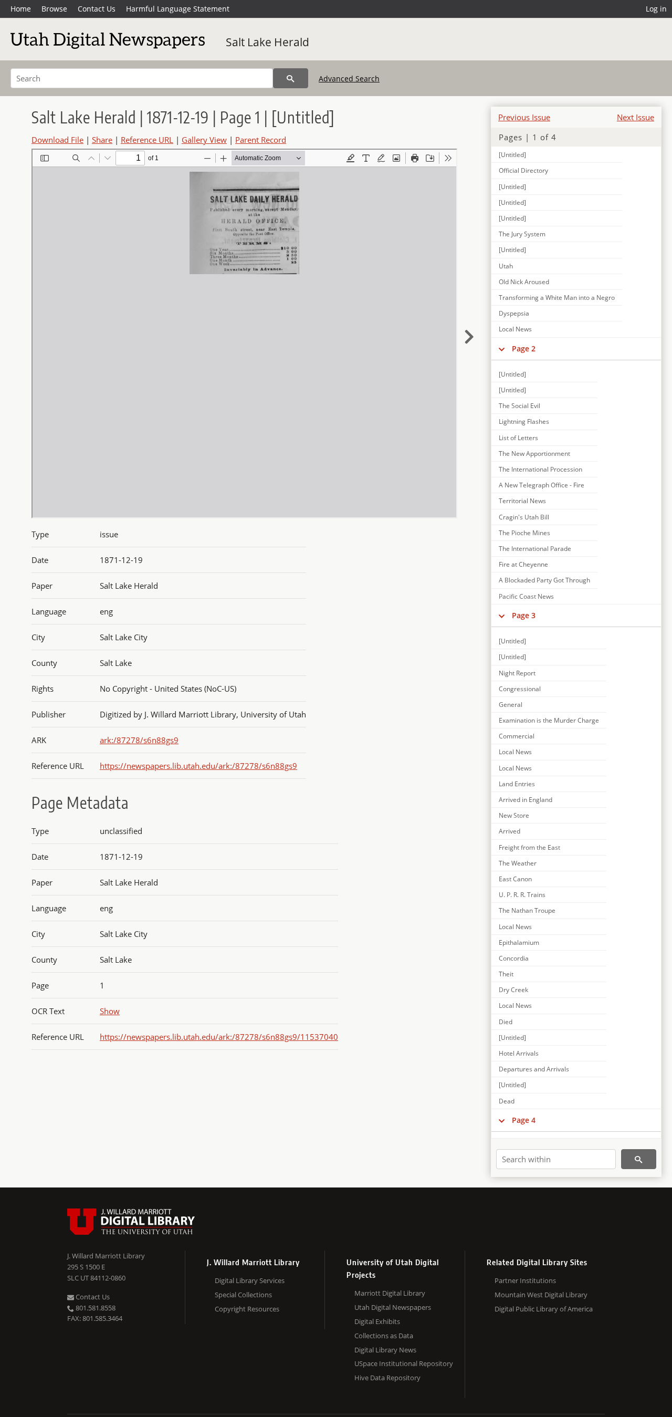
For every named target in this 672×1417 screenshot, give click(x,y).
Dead (506, 1101)
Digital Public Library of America (544, 1309)
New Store (514, 815)
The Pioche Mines (524, 532)
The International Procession (540, 469)
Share (102, 139)
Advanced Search (349, 79)
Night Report (517, 673)
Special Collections (243, 1294)
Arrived (509, 831)
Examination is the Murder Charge (549, 720)
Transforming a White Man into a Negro (557, 297)
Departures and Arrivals (534, 1069)
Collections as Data (383, 1335)
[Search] (290, 78)
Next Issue (635, 117)
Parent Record (260, 139)
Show (110, 1011)
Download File (57, 139)
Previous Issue (524, 117)
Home (20, 9)
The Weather (518, 863)
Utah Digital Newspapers (392, 1307)
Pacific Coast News (526, 596)
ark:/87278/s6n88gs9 (139, 740)
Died (505, 1021)
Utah (506, 266)
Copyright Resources (247, 1309)
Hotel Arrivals (519, 1053)
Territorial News (522, 500)
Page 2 (524, 348)
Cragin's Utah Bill (524, 517)
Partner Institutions (525, 1280)
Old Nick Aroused (524, 281)
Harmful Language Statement (177, 9)
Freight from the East (529, 847)
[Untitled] (512, 154)
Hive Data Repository (387, 1377)
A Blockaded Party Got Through (544, 580)
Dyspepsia (514, 313)
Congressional (520, 688)
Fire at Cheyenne (523, 564)
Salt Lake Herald (267, 42)
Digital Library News (385, 1350)
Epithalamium (519, 942)
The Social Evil (519, 405)
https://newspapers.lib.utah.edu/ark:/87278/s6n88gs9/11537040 (219, 1037)
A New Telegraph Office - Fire (541, 485)
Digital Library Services (250, 1280)
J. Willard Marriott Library (106, 1255)
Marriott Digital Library (389, 1293)
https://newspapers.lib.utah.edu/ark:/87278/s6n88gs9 (198, 765)
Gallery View (204, 139)
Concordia (514, 958)
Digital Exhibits (377, 1321)
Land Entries (517, 783)
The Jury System (522, 234)
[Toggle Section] (501, 348)
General (510, 704)
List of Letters (518, 437)
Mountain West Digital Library (541, 1294)
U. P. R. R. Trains (522, 894)
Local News (515, 329)
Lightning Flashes (524, 421)
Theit (506, 974)
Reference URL (147, 139)
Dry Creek (513, 989)
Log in (656, 9)
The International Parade (535, 548)
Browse (54, 9)
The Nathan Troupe (527, 910)
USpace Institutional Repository (403, 1363)
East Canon (515, 878)
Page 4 (524, 1120)
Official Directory (523, 170)
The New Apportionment (534, 453)
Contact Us (97, 9)
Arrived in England (525, 799)
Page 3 (524, 615)
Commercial (516, 736)
